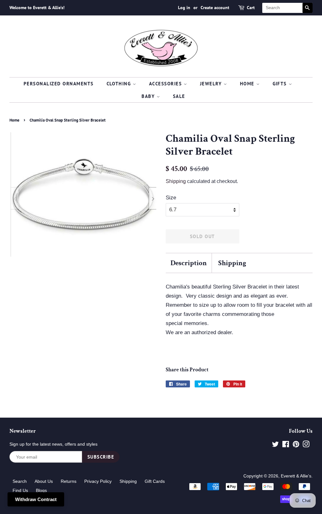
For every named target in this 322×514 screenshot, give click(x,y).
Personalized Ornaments (59, 84)
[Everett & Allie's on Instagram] (306, 445)
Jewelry (212, 84)
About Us (44, 481)
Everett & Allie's (296, 475)
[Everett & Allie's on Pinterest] (295, 445)
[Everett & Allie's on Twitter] (275, 445)
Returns (68, 481)
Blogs (41, 490)
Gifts (281, 84)
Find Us (20, 490)
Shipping (176, 181)
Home (248, 84)
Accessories (166, 84)
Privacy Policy (98, 481)
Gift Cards (155, 481)
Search (20, 481)
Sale (179, 96)
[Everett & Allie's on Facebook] (285, 445)
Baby (149, 96)
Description (188, 263)
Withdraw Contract (36, 499)
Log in (184, 7)
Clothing (120, 84)
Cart (251, 7)
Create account (215, 7)
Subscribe (100, 457)
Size (171, 198)
